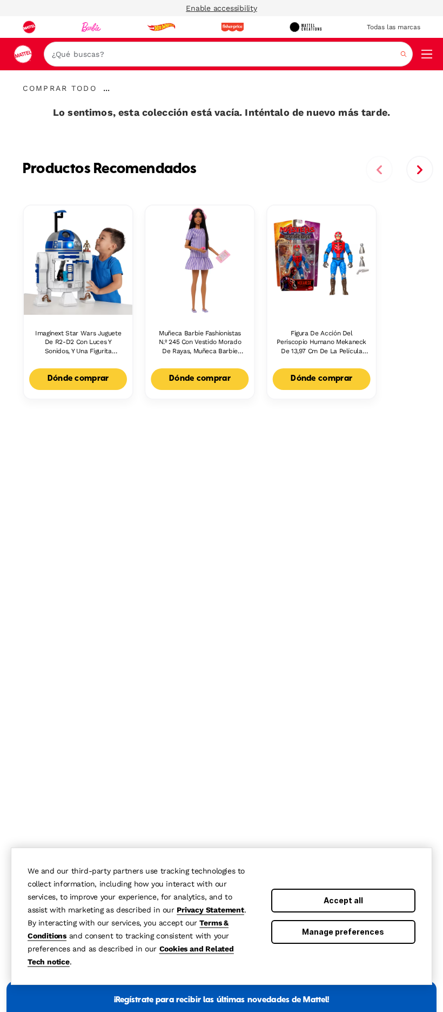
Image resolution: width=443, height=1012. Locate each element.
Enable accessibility (221, 8)
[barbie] (91, 27)
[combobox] (228, 54)
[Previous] (379, 169)
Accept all (343, 900)
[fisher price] (232, 27)
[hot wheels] (161, 27)
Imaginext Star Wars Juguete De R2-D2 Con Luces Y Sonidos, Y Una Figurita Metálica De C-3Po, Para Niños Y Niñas (78, 342)
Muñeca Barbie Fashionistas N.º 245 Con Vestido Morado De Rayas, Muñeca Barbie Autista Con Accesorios (200, 342)
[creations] (305, 27)
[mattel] (29, 27)
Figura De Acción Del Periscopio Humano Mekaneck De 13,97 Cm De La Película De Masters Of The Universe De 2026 (321, 342)
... (106, 88)
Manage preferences (343, 931)
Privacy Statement (210, 909)
